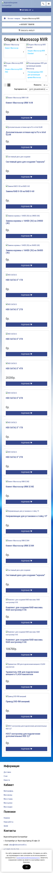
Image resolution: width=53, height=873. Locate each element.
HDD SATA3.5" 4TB (14, 368)
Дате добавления (36, 89)
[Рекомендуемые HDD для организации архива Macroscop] (37, 66)
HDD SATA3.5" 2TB (14, 309)
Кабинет (9, 785)
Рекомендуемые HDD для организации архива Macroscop (35, 74)
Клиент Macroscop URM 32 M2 (20, 486)
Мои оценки (8, 803)
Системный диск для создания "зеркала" (25, 161)
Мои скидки (8, 807)
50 (45, 85)
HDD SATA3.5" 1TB (14, 280)
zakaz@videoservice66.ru (17, 845)
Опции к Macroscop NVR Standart (36, 52)
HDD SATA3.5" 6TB (14, 398)
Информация (11, 766)
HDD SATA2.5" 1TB (14, 427)
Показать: (38, 85)
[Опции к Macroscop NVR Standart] (37, 46)
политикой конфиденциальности (28, 858)
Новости (7, 780)
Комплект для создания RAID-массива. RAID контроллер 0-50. (24, 608)
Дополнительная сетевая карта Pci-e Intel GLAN (26, 133)
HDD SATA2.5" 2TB (14, 457)
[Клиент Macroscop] (14, 44)
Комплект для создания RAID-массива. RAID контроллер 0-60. (24, 640)
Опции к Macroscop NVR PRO (13, 70)
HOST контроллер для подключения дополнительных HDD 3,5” (23, 735)
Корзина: (26, 10)
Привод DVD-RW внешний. (18, 701)
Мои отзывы (8, 799)
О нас (6, 776)
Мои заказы (8, 795)
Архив (6, 826)
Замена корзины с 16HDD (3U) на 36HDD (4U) (24, 251)
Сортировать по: (20, 89)
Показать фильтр (27, 31)
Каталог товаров (14, 18)
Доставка (7, 772)
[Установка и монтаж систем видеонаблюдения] (5, 18)
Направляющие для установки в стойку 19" (26, 516)
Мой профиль (8, 791)
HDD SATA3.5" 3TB (14, 339)
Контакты (10, 830)
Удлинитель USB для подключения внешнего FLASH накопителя (22, 673)
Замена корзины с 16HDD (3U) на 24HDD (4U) (24, 222)
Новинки (7, 818)
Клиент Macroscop (11, 48)
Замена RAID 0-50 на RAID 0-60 (20, 191)
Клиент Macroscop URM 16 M (19, 102)
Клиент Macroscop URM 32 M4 (20, 545)
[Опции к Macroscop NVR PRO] (14, 64)
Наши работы (8, 822)
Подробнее (25, 118)
